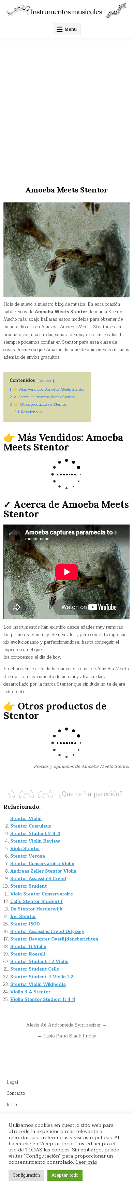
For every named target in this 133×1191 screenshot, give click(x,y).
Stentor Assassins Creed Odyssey (47, 931)
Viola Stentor (25, 848)
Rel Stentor (23, 916)
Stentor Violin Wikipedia (38, 984)
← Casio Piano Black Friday (66, 1036)
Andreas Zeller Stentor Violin (43, 871)
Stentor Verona (27, 856)
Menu (71, 29)
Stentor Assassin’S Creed (38, 879)
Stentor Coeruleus (30, 826)
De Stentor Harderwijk (36, 909)
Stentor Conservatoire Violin (42, 863)
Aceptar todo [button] (64, 1175)
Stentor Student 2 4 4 (35, 833)
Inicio (11, 1104)
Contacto (15, 1093)
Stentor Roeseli (27, 954)
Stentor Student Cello (34, 969)
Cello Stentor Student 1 (36, 901)
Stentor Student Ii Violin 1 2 (41, 977)
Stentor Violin (26, 818)
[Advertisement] (66, 108)
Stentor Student (28, 886)
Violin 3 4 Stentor (30, 992)
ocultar (45, 381)
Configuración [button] (26, 1175)
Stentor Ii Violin (28, 946)
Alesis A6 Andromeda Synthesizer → (66, 1025)
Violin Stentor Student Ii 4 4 (42, 999)
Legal (12, 1082)
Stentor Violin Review (35, 841)
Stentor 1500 (25, 924)
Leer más (86, 1162)
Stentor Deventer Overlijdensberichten (54, 939)
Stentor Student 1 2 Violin (39, 961)
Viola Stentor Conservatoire (41, 894)
